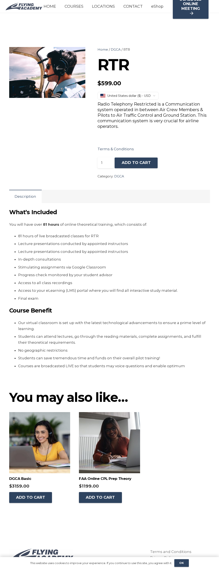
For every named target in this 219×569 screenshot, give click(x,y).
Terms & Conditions (116, 149)
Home (103, 49)
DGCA (116, 49)
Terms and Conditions (170, 552)
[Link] (24, 6)
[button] (78, 54)
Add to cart (136, 162)
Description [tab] (25, 196)
